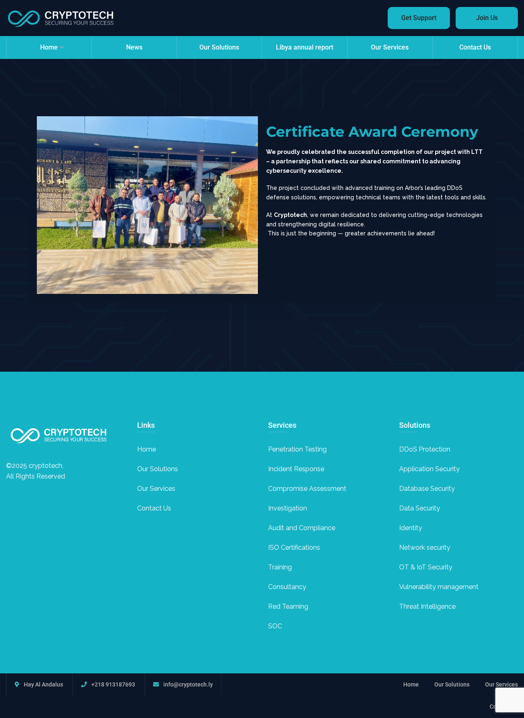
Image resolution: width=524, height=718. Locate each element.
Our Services (390, 47)
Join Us (487, 18)
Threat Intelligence (427, 606)
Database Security (427, 488)
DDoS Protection (424, 449)
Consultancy (287, 587)
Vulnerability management (439, 587)
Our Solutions (219, 47)
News (134, 47)
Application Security (429, 469)
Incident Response (296, 469)
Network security (424, 547)
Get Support (418, 18)
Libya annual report (304, 47)
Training (280, 567)
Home (49, 47)
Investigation (287, 508)
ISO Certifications (294, 547)
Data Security (419, 508)
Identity (410, 528)
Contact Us (475, 47)
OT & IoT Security (425, 567)
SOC (275, 626)
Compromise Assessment (307, 488)
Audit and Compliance (301, 528)
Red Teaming (288, 606)
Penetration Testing (297, 449)
